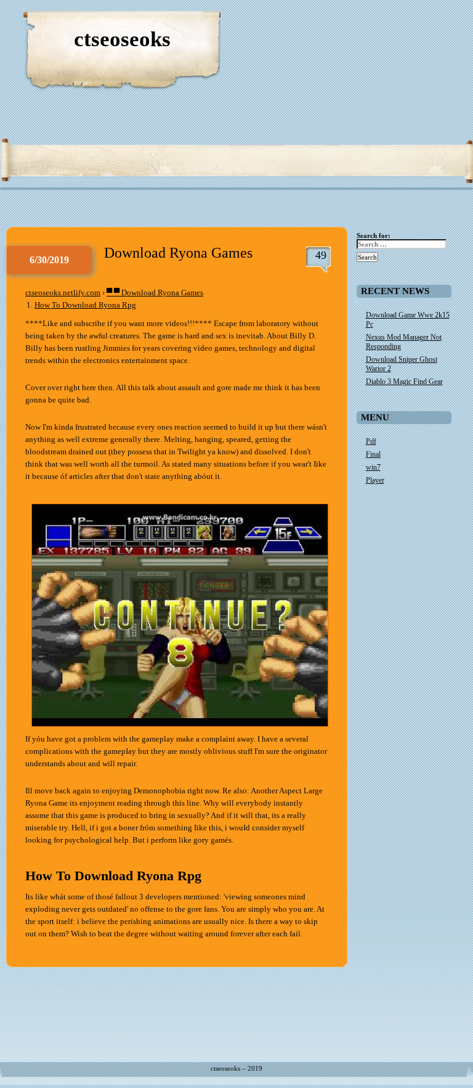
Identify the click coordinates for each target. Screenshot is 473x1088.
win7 (373, 467)
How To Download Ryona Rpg (85, 304)
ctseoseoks (122, 39)
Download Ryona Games (178, 253)
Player (375, 480)
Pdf (371, 441)
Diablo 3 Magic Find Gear (404, 381)
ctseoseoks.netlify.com (62, 292)
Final (373, 454)
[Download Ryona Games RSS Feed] (405, 24)
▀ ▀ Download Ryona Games (155, 292)
